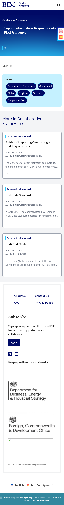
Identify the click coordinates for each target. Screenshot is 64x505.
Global (11, 93)
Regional (23, 93)
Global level (45, 86)
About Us (20, 296)
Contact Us (42, 296)
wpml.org (28, 498)
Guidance (38, 93)
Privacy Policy (44, 302)
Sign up (14, 342)
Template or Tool (17, 100)
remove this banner (41, 500)
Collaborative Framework (21, 86)
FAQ (16, 302)
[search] (59, 5)
